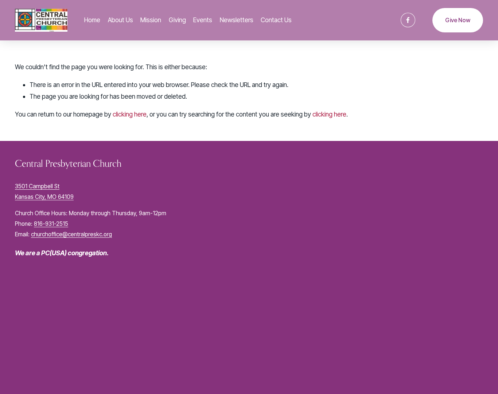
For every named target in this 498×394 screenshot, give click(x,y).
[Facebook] (408, 20)
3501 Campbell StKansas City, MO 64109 (44, 191)
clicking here (130, 114)
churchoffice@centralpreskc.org (71, 234)
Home (92, 20)
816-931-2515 (51, 223)
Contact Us (276, 20)
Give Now (457, 20)
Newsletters (236, 20)
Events (202, 20)
